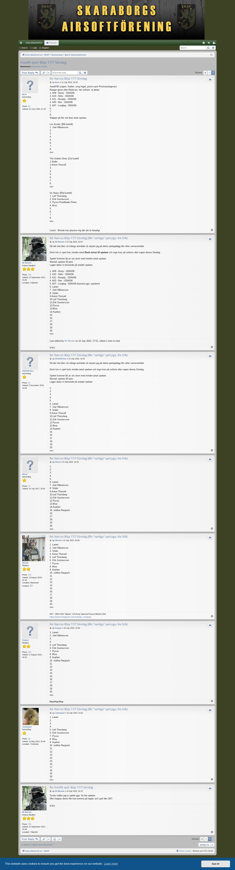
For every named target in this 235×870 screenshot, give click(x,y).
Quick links (22, 43)
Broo (24, 94)
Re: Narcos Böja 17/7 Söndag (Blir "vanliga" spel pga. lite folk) (89, 238)
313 (29, 652)
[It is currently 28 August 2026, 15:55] (211, 55)
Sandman (36, 66)
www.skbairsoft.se (34, 43)
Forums (53, 43)
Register (45, 48)
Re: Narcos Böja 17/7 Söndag (68, 78)
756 (29, 275)
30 (29, 106)
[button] (205, 73)
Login (35, 48)
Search (25, 48)
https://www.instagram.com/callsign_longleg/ (70, 617)
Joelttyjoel (27, 727)
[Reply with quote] (210, 79)
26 (29, 739)
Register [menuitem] (215, 43)
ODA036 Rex (28, 371)
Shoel (24, 474)
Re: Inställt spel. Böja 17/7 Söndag (71, 787)
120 (29, 575)
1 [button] (209, 72)
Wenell (25, 563)
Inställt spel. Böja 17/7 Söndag (43, 62)
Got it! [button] (215, 863)
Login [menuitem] (209, 43)
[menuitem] (203, 42)
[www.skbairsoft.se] (117, 20)
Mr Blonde (26, 263)
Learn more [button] (111, 863)
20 (29, 383)
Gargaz (44, 66)
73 (29, 486)
